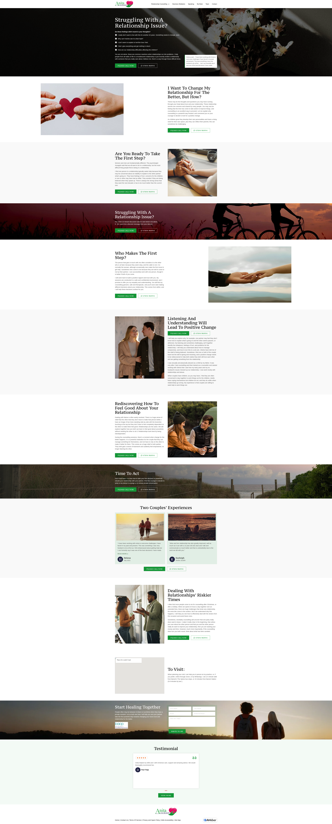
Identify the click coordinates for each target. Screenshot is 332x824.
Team (207, 4)
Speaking (191, 4)
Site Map (177, 820)
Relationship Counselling (159, 4)
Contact (214, 4)
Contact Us (124, 820)
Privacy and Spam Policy (151, 820)
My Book (200, 4)
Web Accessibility (167, 820)
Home (117, 820)
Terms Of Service (135, 820)
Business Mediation (178, 4)
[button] (164, 790)
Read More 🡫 (123, 554)
